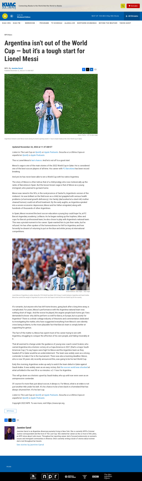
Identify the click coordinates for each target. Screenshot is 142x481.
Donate (134, 6)
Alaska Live (70, 23)
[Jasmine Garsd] (9, 433)
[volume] (12, 16)
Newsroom (30, 23)
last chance (37, 160)
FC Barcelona (68, 168)
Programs (44, 23)
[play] (5, 16)
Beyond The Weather (108, 23)
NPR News (8, 35)
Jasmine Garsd (17, 68)
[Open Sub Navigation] (22, 23)
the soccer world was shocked (74, 367)
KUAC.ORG (6, 23)
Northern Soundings (87, 23)
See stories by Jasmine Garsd (30, 444)
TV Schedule (56, 23)
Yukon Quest (125, 23)
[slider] (15, 16)
